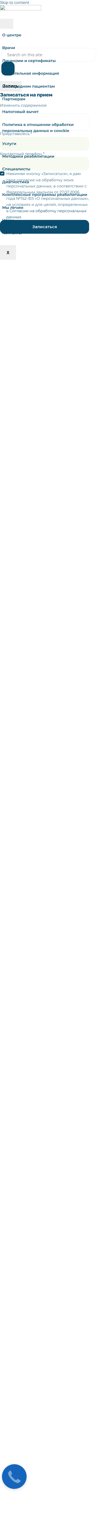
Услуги (9, 143)
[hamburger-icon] (6, 24)
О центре (11, 35)
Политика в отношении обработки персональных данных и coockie (38, 127)
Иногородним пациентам (28, 86)
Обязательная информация (30, 73)
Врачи (8, 47)
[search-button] (8, 69)
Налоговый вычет (20, 111)
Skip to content (14, 2)
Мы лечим (12, 207)
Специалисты (16, 168)
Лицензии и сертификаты (29, 60)
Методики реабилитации (28, 156)
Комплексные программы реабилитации (44, 194)
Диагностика (15, 181)
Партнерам (13, 98)
